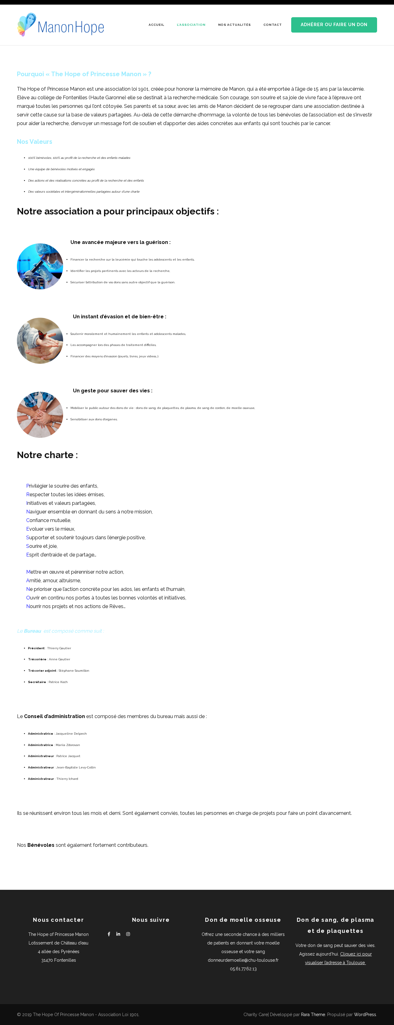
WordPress (365, 1014)
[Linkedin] (118, 934)
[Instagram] (128, 934)
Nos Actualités (234, 24)
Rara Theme (313, 1014)
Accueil (156, 24)
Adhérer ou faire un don (334, 24)
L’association (191, 24)
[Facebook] (109, 934)
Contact (272, 24)
